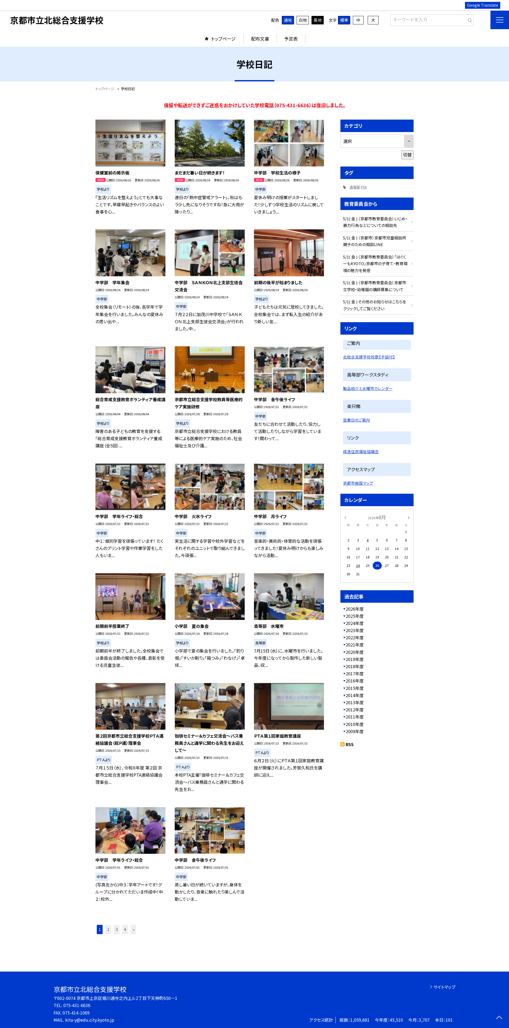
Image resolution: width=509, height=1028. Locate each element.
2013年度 (355, 702)
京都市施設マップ (358, 483)
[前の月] (345, 517)
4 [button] (125, 929)
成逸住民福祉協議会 (361, 451)
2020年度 (355, 652)
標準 (344, 20)
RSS (350, 744)
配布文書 (260, 38)
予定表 (291, 38)
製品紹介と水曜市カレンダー (368, 388)
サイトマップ (444, 987)
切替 (407, 154)
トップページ (223, 38)
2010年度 (355, 724)
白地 (303, 20)
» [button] (133, 929)
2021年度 (355, 644)
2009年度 (355, 731)
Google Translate (482, 5)
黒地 (318, 20)
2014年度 (355, 695)
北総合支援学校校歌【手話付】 (369, 357)
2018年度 (355, 666)
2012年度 (355, 709)
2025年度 (355, 616)
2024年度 (355, 623)
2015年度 (355, 688)
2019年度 (355, 659)
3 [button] (117, 929)
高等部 (355, 187)
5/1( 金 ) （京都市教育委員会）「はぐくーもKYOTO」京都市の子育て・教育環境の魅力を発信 (375, 263)
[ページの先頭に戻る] (499, 1018)
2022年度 (355, 637)
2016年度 (355, 680)
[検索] (468, 19)
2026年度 (355, 609)
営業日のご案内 (356, 420)
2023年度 (355, 630)
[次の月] (409, 517)
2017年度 (355, 673)
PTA (364, 187)
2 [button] (108, 929)
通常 (288, 20)
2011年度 (355, 717)
